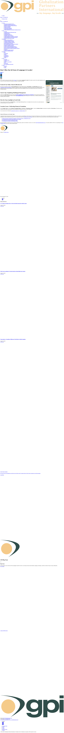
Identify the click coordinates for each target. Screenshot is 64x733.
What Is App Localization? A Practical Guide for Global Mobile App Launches (12, 271)
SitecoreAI (5, 49)
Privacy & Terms (4, 729)
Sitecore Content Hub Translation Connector (10, 47)
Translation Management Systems (9, 38)
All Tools (5, 31)
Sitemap (3, 730)
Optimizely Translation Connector (9, 45)
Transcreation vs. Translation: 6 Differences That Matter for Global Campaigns (13, 339)
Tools (3, 30)
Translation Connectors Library (8, 35)
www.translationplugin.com (14, 719)
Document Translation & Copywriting (9, 24)
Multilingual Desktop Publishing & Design (10, 25)
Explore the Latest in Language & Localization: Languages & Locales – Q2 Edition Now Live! (16, 118)
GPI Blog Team (6, 132)
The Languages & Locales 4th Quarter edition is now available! (11, 119)
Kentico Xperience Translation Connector (10, 46)
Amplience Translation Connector (9, 40)
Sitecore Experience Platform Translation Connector (11, 48)
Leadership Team (6, 60)
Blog (5, 52)
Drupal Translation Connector (8, 43)
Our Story (5, 59)
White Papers (6, 56)
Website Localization (7, 27)
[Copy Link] (32, 78)
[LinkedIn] (32, 76)
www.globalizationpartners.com (5, 719)
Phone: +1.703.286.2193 (4, 17)
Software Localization (7, 26)
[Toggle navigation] (0, 20)
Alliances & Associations (8, 61)
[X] (32, 75)
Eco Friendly (6, 63)
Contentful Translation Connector (9, 41)
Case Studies (6, 53)
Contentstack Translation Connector (9, 42)
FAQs (5, 66)
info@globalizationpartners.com (40, 122)
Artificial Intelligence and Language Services (10, 37)
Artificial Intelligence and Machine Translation (11, 36)
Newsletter (2, 72)
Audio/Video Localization (8, 28)
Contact (3, 65)
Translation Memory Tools (8, 34)
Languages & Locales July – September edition (18, 110)
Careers (5, 67)
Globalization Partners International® (5, 87)
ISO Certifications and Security (8, 64)
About (3, 58)
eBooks (5, 54)
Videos (5, 57)
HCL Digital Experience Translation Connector (11, 44)
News (5, 62)
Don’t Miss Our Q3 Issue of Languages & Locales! (9, 120)
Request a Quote (4, 18)
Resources (3, 51)
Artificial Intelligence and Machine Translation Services (12, 29)
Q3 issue (15, 80)
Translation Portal (6, 33)
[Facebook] (32, 73)
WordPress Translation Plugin (8, 50)
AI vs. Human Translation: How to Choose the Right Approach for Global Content (13, 203)
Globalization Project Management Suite (10, 32)
